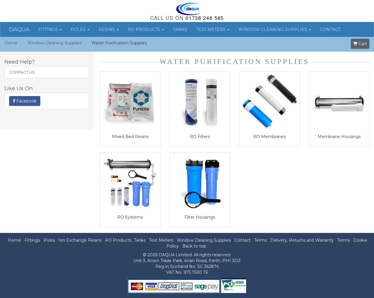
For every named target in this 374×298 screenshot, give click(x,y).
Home (11, 43)
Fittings (48, 29)
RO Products (144, 29)
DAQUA (19, 29)
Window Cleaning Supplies (273, 29)
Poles (79, 29)
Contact (330, 29)
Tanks (180, 29)
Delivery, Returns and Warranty (302, 240)
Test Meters (211, 29)
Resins (107, 29)
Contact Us (22, 72)
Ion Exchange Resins (79, 240)
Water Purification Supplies (119, 43)
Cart (362, 43)
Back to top (194, 246)
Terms (260, 240)
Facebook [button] (26, 101)
